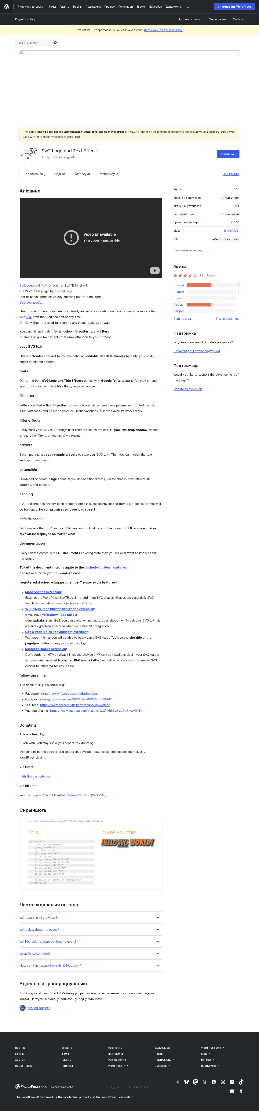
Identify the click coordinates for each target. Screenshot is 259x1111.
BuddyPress (210, 1065)
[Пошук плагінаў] (55, 43)
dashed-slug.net (63, 157)
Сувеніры (162, 1065)
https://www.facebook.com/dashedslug (69, 693)
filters (227, 239)
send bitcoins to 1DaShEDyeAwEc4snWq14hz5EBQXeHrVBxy (63, 795)
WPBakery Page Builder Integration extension (59, 609)
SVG (29, 317)
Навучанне (115, 1047)
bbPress (208, 1059)
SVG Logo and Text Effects (39, 285)
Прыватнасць (24, 1065)
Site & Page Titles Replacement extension (56, 632)
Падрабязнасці (34, 174)
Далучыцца (162, 1047)
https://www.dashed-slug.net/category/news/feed (75, 705)
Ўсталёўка (82, 174)
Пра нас (20, 1047)
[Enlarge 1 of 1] (157, 822)
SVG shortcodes (31, 302)
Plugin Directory (25, 19)
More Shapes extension (43, 592)
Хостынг (20, 1059)
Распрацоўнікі (117, 1059)
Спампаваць (228, 154)
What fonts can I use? (35, 953)
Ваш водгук (182, 319)
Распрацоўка (108, 174)
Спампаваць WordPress (235, 6)
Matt (205, 1053)
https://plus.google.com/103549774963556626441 (75, 699)
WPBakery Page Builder (60, 615)
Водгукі (59, 174)
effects (217, 239)
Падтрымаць (165, 1059)
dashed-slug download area (106, 567)
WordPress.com (212, 1047)
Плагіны (66, 1059)
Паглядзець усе (227, 319)
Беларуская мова (62, 1086)
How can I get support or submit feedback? (50, 965)
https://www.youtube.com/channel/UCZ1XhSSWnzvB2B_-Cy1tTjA (96, 711)
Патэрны (67, 1065)
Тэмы (65, 1053)
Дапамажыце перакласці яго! (163, 30)
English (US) (231, 230)
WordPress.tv (118, 1065)
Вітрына (67, 1047)
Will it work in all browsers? (38, 917)
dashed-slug (63, 291)
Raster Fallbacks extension (45, 649)
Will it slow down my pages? (39, 929)
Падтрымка (231, 174)
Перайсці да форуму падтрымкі (196, 351)
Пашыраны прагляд (187, 250)
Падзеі (159, 1053)
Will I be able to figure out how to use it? (48, 941)
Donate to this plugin (187, 389)
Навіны (19, 1053)
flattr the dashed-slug (35, 776)
